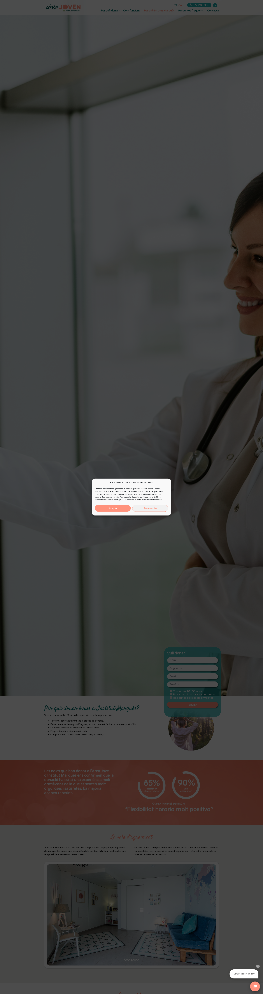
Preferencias (150, 508)
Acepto (113, 508)
